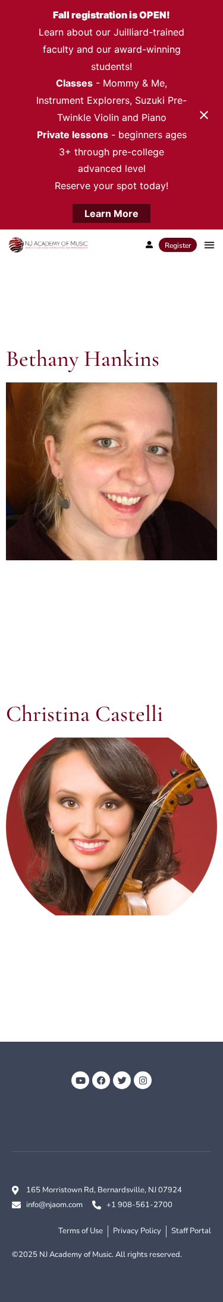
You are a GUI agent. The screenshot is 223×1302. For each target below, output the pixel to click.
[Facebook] (101, 1080)
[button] (209, 245)
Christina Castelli (84, 713)
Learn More (111, 213)
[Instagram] (143, 1080)
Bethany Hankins (82, 358)
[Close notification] (204, 115)
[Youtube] (80, 1080)
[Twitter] (122, 1080)
